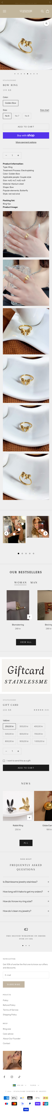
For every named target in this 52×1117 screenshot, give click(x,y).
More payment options (26, 142)
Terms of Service (10, 1010)
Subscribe (13, 984)
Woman (20, 582)
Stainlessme (9, 80)
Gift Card (10, 704)
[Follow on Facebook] (4, 1076)
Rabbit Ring (18, 825)
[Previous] (6, 533)
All (26, 843)
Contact (6, 1043)
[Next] (45, 533)
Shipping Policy (10, 1014)
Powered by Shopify (36, 1091)
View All (26, 642)
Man (34, 582)
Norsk (33, 1085)
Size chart (44, 110)
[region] (26, 934)
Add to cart (26, 126)
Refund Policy (9, 1005)
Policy (5, 1000)
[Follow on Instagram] (11, 1076)
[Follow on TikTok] (19, 1076)
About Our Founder (12, 1038)
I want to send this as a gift (18, 760)
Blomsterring (18, 624)
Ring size (7, 1029)
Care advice (8, 1034)
